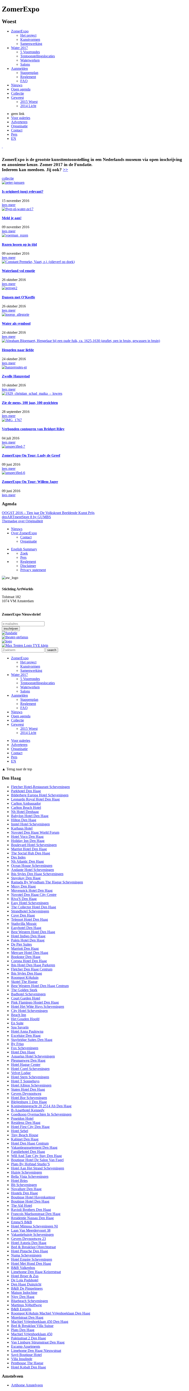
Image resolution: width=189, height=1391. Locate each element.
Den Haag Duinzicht (26, 1284)
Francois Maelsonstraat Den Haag (35, 1214)
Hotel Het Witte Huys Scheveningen (37, 1006)
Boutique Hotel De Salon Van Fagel (37, 1160)
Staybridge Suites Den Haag (31, 1040)
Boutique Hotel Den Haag (30, 1201)
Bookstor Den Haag (25, 957)
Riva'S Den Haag (24, 899)
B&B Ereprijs (21, 1309)
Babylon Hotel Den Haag (29, 816)
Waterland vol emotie (18, 271)
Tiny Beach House (24, 1135)
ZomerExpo (20, 31)
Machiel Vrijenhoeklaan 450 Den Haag (39, 1322)
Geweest (17, 97)
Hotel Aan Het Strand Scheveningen (37, 1168)
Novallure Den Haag (26, 1189)
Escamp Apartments (25, 1346)
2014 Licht (28, 106)
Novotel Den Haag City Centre (33, 895)
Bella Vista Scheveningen (29, 1176)
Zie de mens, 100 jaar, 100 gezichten (30, 403)
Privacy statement (33, 570)
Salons (25, 64)
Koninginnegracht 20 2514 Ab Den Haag (41, 1106)
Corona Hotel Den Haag (29, 961)
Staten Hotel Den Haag (28, 1089)
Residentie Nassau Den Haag (32, 1218)
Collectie (17, 93)
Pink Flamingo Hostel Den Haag (35, 1002)
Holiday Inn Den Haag (27, 841)
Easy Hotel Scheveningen (30, 903)
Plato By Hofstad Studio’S (30, 1164)
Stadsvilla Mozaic (24, 924)
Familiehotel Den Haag (28, 1152)
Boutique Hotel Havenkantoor (33, 1197)
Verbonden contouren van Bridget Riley (33, 429)
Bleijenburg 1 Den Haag (29, 1102)
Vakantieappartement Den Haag (34, 1147)
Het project (28, 35)
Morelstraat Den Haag (27, 1317)
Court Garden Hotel (25, 998)
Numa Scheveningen (26, 1255)
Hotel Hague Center (25, 1065)
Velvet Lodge (21, 1073)
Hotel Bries (19, 1181)
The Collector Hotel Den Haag (33, 907)
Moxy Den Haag (23, 886)
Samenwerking (31, 44)
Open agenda (20, 89)
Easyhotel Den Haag (26, 928)
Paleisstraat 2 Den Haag (28, 1338)
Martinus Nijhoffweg (26, 1305)
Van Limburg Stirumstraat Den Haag (38, 1342)
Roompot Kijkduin (24, 977)
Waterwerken (30, 60)
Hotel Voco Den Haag (27, 837)
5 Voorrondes (30, 52)
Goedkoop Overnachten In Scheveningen (41, 1114)
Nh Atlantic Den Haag (27, 861)
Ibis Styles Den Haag (26, 973)
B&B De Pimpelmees (27, 1288)
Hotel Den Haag (23, 1052)
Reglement (28, 77)
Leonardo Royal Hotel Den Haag (35, 799)
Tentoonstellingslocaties (37, 56)
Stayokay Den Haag (26, 878)
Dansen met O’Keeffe (18, 297)
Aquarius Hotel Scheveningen (33, 1056)
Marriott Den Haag (25, 948)
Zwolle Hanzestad (16, 376)
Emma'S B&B (21, 1222)
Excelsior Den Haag (26, 1035)
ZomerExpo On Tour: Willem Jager (30, 482)
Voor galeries (20, 118)
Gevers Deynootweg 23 (28, 1239)
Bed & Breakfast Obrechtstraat (33, 1247)
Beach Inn (18, 1015)
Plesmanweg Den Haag (28, 1060)
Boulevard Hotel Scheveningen (34, 845)
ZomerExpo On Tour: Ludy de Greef (31, 455)
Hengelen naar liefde (18, 350)
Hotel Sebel (19, 1131)
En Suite (17, 1023)
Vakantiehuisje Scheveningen (32, 1234)
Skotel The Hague (24, 982)
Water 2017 (19, 48)
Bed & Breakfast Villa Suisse (32, 1326)
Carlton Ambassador (26, 803)
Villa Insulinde (21, 1359)
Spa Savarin (20, 1027)
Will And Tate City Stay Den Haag (36, 1156)
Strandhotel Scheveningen (30, 911)
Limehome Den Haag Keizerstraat (36, 1272)
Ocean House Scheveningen (31, 866)
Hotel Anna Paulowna (27, 1031)
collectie (8, 178)
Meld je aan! (11, 218)
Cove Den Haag (23, 915)
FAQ (24, 81)
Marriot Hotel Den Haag (29, 849)
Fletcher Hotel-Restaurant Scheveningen (40, 787)
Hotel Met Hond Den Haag (31, 1263)
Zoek (24, 553)
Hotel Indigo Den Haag (28, 936)
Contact (16, 130)
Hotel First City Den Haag (30, 1127)
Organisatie (19, 126)
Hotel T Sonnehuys (25, 1081)
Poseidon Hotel (22, 1118)
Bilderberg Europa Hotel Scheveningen (39, 795)
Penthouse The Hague (27, 1363)
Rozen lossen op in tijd (19, 244)
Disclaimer (28, 566)
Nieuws (16, 85)
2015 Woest (29, 102)
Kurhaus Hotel (21, 828)
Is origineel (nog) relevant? (22, 191)
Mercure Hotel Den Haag (29, 953)
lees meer (8, 205)
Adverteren (19, 122)
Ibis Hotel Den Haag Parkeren (33, 965)
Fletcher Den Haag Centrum (31, 969)
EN (13, 138)
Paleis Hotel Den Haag (27, 940)
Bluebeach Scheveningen (29, 1301)
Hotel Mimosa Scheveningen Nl (34, 1226)
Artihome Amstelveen (27, 1385)
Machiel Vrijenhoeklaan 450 (31, 1334)
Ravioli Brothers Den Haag (31, 1210)
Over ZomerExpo (24, 533)
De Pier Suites (21, 944)
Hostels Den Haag (24, 1193)
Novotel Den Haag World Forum (35, 832)
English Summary (24, 549)
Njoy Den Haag (22, 1297)
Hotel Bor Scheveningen (29, 1098)
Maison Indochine (24, 1293)
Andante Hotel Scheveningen (32, 870)
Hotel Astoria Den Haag (28, 1243)
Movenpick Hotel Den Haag (32, 890)
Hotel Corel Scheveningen (30, 1069)
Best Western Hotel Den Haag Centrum (40, 986)
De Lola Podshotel (24, 1280)
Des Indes (18, 857)
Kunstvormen (30, 39)
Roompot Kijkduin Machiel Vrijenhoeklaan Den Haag (50, 1313)
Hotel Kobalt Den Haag (28, 1367)
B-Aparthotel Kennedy (27, 1110)
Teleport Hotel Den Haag (29, 919)
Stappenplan (29, 73)
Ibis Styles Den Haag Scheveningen (37, 874)
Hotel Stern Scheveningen (30, 1077)
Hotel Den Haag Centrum (30, 1143)
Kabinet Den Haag (24, 1139)
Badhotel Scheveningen (28, 994)
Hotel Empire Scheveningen (31, 1259)
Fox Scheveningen (24, 1048)
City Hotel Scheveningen (29, 1011)
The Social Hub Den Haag (30, 853)
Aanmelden (19, 68)
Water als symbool (16, 323)
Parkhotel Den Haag (26, 791)
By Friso (17, 1044)
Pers (14, 134)
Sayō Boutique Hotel (26, 1355)
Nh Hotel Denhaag (25, 812)
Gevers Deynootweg (26, 1094)
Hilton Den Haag (23, 820)
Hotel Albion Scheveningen (31, 1085)
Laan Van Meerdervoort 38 (30, 1230)
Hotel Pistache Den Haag (29, 1251)
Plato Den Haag (22, 1330)
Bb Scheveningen (24, 1185)
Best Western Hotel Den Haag (33, 932)
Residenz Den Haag (25, 1123)
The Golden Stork (24, 990)
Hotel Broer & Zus (24, 1276)
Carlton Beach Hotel (26, 807)
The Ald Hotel (21, 1205)
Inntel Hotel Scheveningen (30, 824)
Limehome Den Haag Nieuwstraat (36, 1351)
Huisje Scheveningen (26, 1172)
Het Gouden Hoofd (25, 1019)
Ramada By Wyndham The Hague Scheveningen (47, 882)
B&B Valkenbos (23, 1268)
